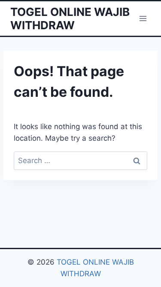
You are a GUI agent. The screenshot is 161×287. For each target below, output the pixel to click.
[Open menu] (143, 18)
